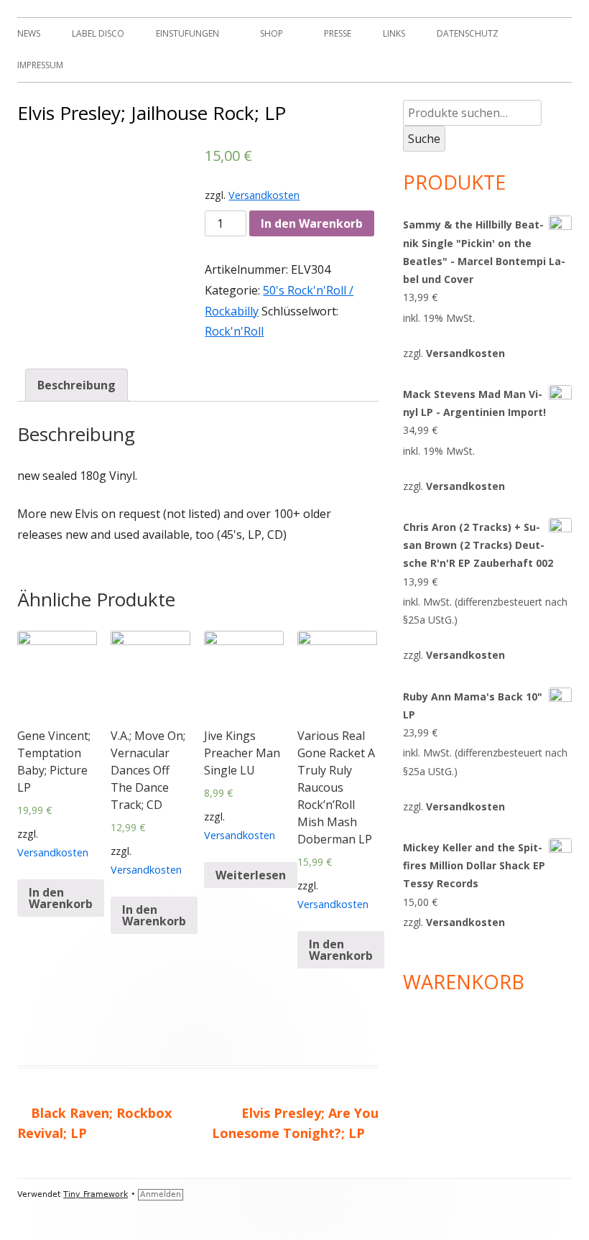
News (28, 33)
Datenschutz (467, 33)
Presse (337, 33)
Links (394, 33)
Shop (271, 33)
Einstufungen (187, 33)
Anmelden (160, 1194)
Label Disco (98, 33)
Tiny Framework (95, 1194)
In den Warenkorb (312, 223)
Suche (424, 139)
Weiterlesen (250, 875)
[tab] (76, 385)
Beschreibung (76, 385)
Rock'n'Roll (234, 331)
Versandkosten (264, 195)
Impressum (40, 65)
